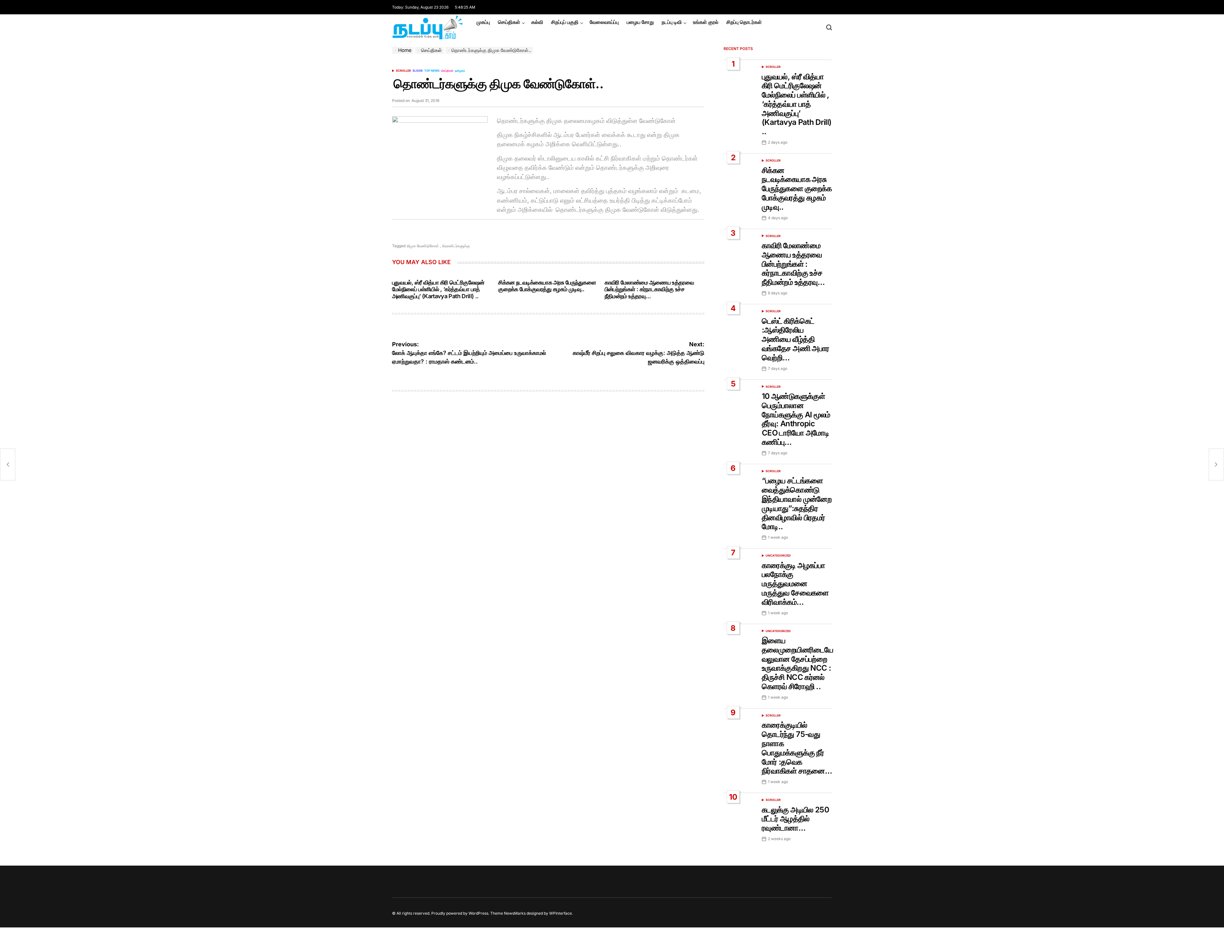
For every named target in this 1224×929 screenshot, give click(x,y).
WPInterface (560, 913)
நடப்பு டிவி (672, 22)
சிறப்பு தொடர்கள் (744, 22)
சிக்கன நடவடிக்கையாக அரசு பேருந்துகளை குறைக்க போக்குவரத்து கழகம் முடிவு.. (547, 286)
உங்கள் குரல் (705, 22)
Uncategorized (778, 555)
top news (432, 70)
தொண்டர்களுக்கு (456, 245)
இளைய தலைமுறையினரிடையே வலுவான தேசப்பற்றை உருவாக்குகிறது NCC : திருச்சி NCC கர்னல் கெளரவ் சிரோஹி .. (797, 663)
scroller (403, 70)
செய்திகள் (509, 22)
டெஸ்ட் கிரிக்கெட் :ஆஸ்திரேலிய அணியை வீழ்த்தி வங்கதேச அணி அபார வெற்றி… (795, 339)
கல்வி (537, 22)
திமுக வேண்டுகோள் (423, 245)
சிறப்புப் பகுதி (565, 22)
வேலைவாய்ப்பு (604, 22)
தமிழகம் (460, 70)
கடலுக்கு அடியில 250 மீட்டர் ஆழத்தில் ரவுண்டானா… (795, 819)
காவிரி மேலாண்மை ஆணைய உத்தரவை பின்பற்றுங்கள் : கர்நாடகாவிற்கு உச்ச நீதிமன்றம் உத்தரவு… (649, 289)
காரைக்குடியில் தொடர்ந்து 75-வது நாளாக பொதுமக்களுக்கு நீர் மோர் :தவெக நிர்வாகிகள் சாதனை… (797, 747)
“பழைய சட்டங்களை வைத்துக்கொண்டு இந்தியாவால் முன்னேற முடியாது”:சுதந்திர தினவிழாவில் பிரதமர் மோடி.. (797, 503)
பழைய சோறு (640, 22)
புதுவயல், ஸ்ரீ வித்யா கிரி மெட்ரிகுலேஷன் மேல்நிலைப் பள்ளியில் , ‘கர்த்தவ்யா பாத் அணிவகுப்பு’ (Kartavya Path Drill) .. (438, 289)
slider (417, 70)
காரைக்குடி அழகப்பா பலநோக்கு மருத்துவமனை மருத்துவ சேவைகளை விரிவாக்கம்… (795, 584)
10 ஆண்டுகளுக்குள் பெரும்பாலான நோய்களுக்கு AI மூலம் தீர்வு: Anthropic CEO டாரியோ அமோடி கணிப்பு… (796, 419)
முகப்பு (483, 22)
